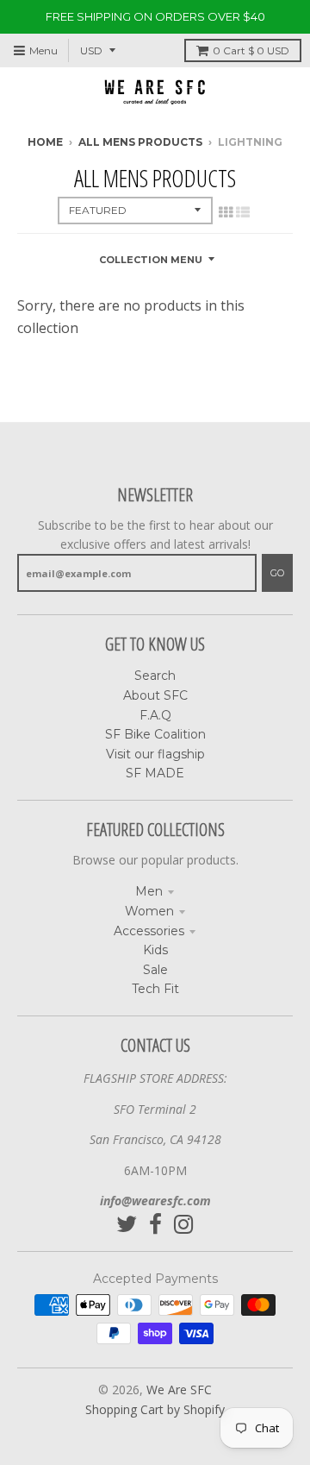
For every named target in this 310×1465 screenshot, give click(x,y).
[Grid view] (225, 212)
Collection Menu (150, 260)
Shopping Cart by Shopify (155, 1409)
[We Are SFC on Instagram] (184, 1225)
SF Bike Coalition (155, 734)
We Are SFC (179, 1389)
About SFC (155, 695)
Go (277, 573)
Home (45, 141)
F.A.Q (155, 715)
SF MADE (155, 773)
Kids (155, 950)
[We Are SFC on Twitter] (126, 1225)
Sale (155, 970)
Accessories (149, 931)
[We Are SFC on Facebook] (155, 1225)
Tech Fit (155, 989)
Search (155, 675)
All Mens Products (140, 141)
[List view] (243, 212)
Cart (251, 50)
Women (149, 911)
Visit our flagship (155, 754)
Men (149, 891)
